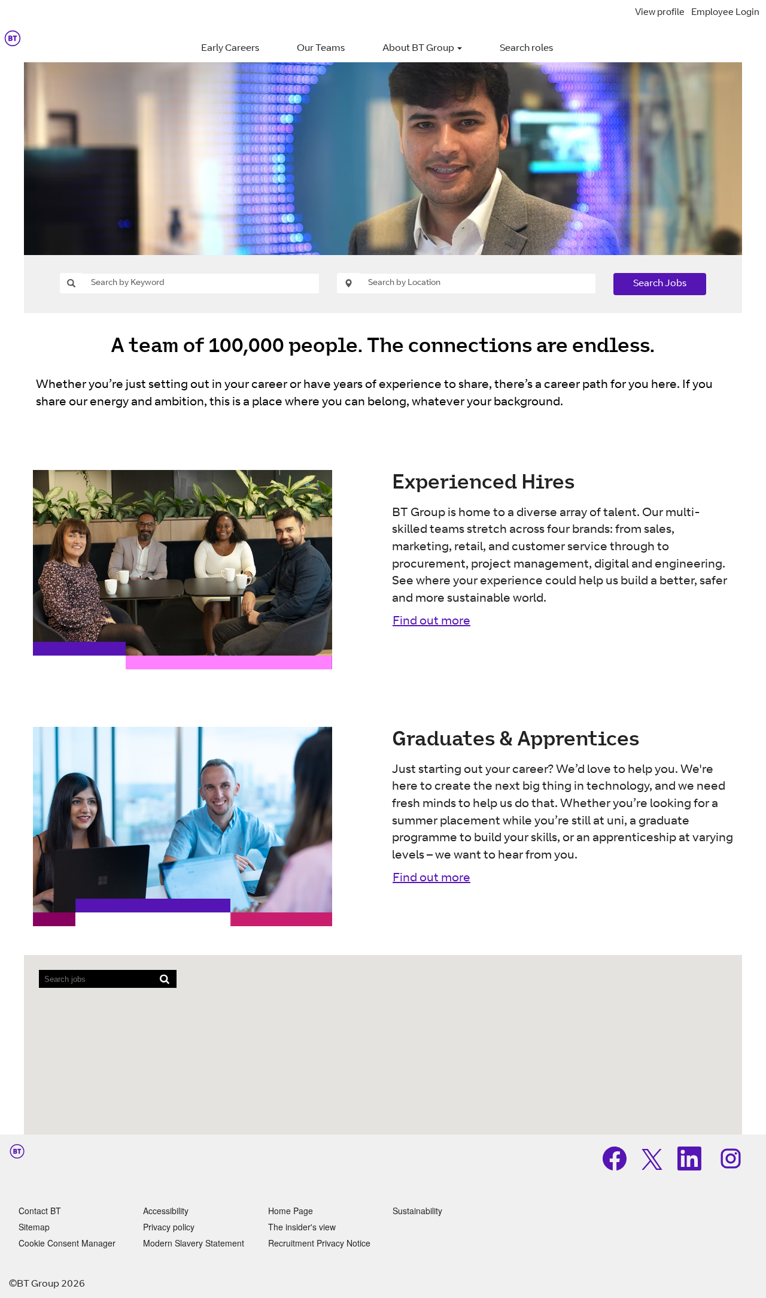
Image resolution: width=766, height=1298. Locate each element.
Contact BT (40, 1210)
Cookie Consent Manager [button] (67, 1243)
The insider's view (302, 1227)
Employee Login (725, 12)
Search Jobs (659, 284)
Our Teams (321, 48)
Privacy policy (168, 1227)
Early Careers (230, 48)
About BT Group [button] (419, 48)
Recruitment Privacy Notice (319, 1243)
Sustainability (417, 1210)
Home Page (290, 1210)
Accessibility (166, 1210)
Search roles (526, 48)
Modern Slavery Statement (193, 1243)
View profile (660, 12)
